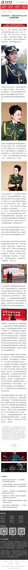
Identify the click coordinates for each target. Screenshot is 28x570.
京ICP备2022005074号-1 (18, 566)
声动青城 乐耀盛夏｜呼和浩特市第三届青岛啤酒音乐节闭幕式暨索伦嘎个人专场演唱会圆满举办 (14, 486)
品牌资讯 (11, 516)
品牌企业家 (10, 563)
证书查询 (17, 561)
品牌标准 (24, 7)
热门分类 (5, 561)
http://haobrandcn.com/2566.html (11, 439)
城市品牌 (2, 520)
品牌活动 (24, 6)
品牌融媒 (21, 516)
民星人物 (2, 516)
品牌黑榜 (21, 522)
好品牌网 (4, 11)
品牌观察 (17, 6)
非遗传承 (11, 561)
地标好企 (4, 7)
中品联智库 (17, 563)
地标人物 (10, 7)
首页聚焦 (4, 6)
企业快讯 (11, 522)
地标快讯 (17, 7)
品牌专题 (10, 6)
